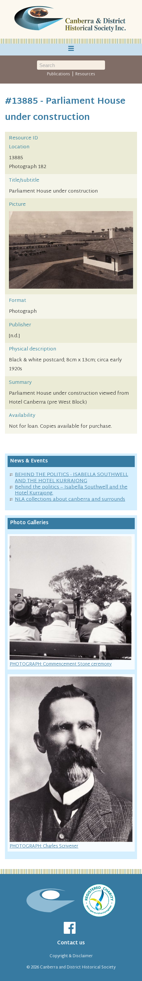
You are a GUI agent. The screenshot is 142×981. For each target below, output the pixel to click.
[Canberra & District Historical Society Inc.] (71, 19)
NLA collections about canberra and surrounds (70, 499)
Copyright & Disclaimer (71, 956)
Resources (85, 74)
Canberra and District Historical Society (78, 967)
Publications (58, 74)
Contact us (71, 943)
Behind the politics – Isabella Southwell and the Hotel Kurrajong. (71, 490)
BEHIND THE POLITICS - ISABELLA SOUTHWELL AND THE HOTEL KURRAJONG (71, 478)
